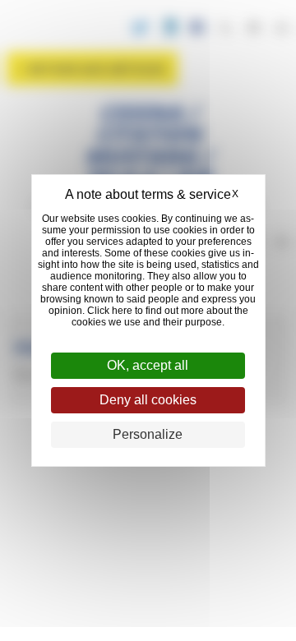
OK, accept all (147, 365)
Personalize (148, 434)
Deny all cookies (148, 400)
